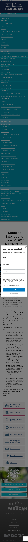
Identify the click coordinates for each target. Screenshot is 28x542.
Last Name (6, 271)
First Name (6, 264)
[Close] (26, 247)
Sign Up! (14, 289)
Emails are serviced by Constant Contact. (11, 285)
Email (4, 257)
